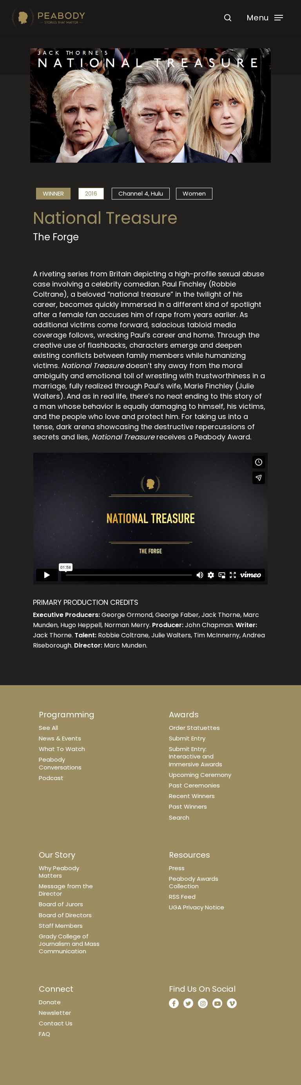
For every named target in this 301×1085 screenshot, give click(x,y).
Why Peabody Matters (59, 872)
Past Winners (188, 806)
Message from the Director (66, 890)
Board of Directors (65, 915)
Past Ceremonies (194, 785)
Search (179, 817)
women (194, 193)
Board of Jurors (61, 904)
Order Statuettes (194, 728)
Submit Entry (187, 738)
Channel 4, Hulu (140, 193)
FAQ (44, 1034)
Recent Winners (192, 796)
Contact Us (56, 1023)
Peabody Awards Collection (193, 882)
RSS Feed (182, 897)
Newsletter (55, 1013)
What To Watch (62, 749)
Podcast (51, 778)
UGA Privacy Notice (196, 907)
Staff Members (61, 926)
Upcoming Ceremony (200, 775)
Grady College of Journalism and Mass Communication (69, 943)
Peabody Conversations (60, 763)
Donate (50, 1002)
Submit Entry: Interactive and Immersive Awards (195, 756)
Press (177, 868)
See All (48, 728)
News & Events (60, 738)
